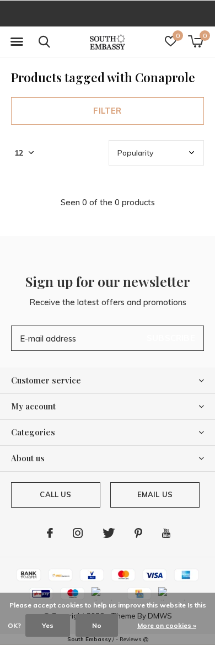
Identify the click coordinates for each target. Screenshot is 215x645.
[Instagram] (78, 533)
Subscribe (171, 338)
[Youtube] (166, 533)
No (96, 625)
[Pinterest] (138, 533)
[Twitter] (109, 533)
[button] (16, 42)
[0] (195, 41)
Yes (47, 625)
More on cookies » (166, 625)
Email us (155, 494)
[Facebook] (50, 533)
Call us (55, 494)
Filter (107, 110)
